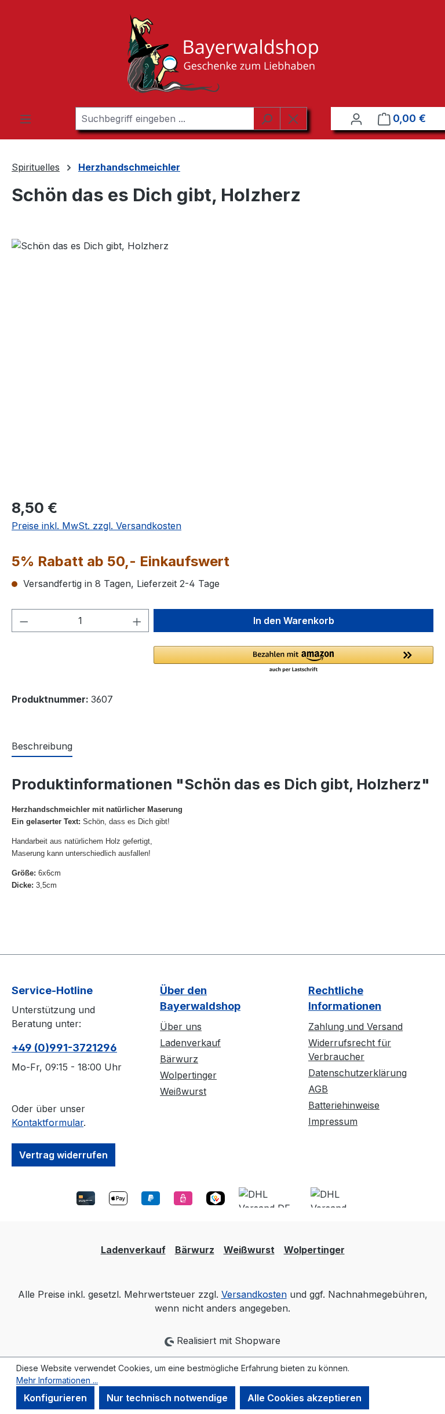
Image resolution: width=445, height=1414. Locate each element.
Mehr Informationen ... (57, 1380)
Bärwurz (179, 1059)
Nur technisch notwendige (167, 1398)
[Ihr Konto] (356, 118)
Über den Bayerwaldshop (200, 998)
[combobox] (164, 118)
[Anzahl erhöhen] (137, 620)
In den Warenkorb (293, 620)
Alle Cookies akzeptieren (304, 1398)
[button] (293, 660)
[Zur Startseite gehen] (222, 53)
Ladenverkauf (190, 1042)
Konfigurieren (55, 1398)
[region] (222, 363)
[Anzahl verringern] (24, 620)
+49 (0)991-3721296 (64, 1048)
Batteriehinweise (344, 1105)
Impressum (333, 1121)
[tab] (42, 746)
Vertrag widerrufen (63, 1155)
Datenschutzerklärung (357, 1073)
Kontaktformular (47, 1122)
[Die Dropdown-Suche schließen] (293, 118)
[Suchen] (266, 118)
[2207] (222, 363)
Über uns (181, 1026)
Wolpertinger (188, 1075)
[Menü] (25, 118)
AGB (318, 1089)
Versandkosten (254, 1294)
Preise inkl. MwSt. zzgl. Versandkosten (96, 525)
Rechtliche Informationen (344, 998)
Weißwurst (183, 1091)
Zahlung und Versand (355, 1026)
